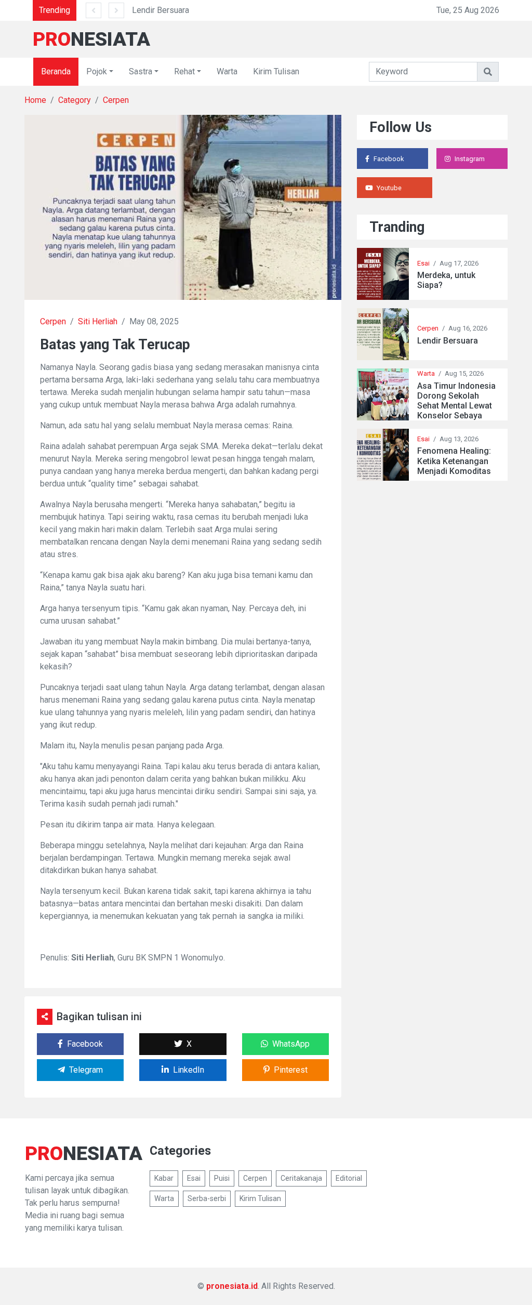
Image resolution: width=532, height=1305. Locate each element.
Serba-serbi (207, 1198)
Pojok (96, 71)
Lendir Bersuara (160, 10)
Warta (227, 71)
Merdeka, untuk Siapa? (446, 280)
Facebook (85, 1044)
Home (35, 100)
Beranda (56, 71)
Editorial (349, 1178)
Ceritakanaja (301, 1178)
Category (74, 100)
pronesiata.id (232, 1286)
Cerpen (116, 100)
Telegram (86, 1070)
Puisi (222, 1178)
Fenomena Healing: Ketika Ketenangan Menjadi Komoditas (454, 461)
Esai (423, 263)
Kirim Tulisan (276, 71)
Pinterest (291, 1070)
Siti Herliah (97, 321)
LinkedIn (188, 1070)
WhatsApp (291, 1044)
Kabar (164, 1178)
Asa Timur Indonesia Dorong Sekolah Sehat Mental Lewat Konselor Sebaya (456, 401)
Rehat (184, 71)
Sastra (140, 71)
